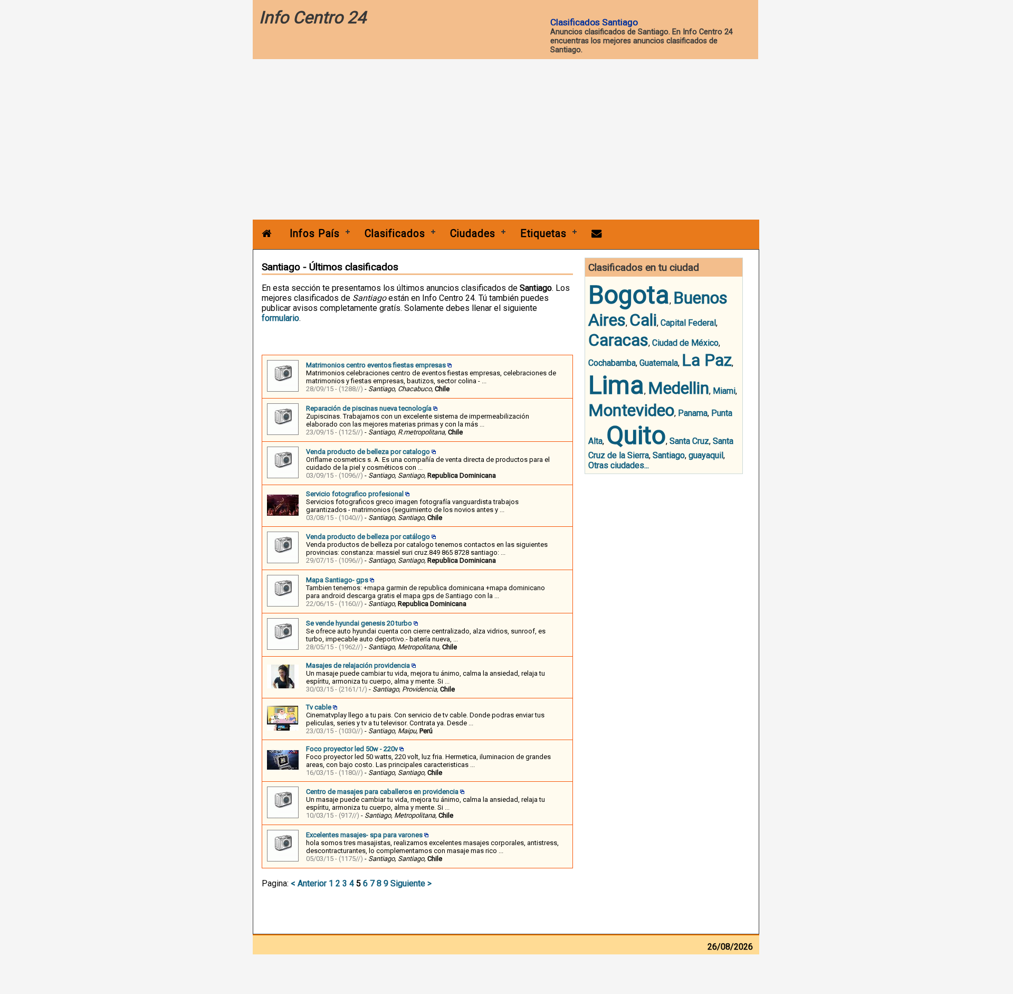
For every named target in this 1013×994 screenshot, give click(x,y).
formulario (280, 318)
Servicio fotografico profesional (355, 494)
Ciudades (472, 234)
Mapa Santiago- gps (337, 580)
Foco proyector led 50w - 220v (352, 749)
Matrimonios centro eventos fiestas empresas (376, 365)
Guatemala (658, 363)
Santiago (669, 455)
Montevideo (631, 410)
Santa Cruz (689, 441)
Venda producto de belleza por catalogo (368, 452)
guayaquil (706, 455)
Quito (636, 435)
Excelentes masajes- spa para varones (364, 835)
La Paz (707, 360)
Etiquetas (543, 234)
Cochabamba (612, 363)
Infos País (315, 234)
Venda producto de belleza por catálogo (368, 537)
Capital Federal (688, 323)
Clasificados (395, 234)
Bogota (629, 295)
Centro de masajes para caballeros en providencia (382, 792)
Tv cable (318, 707)
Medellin (678, 388)
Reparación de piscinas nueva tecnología (369, 408)
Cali (643, 320)
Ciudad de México (685, 343)
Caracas (618, 340)
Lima (616, 385)
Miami (724, 391)
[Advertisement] (506, 140)
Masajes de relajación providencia (358, 665)
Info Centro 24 (312, 17)
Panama (693, 413)
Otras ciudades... (618, 465)
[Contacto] (596, 234)
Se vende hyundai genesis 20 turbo (359, 623)
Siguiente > (411, 883)
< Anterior (309, 883)
